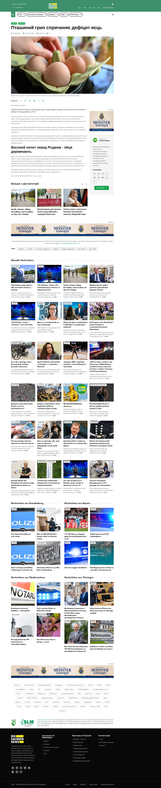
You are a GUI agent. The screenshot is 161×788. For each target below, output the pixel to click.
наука (98, 693)
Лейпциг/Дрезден (83, 689)
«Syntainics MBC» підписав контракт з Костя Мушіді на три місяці (74, 364)
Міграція (17, 702)
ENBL (79, 693)
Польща (98, 702)
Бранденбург (87, 702)
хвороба (82, 706)
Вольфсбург (53, 693)
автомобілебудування (44, 685)
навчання (17, 685)
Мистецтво (67, 702)
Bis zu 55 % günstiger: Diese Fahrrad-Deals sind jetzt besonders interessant (21, 364)
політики (41, 343)
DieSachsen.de (78, 742)
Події (63, 14)
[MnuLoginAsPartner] (113, 4)
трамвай (55, 706)
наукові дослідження (67, 693)
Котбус (106, 693)
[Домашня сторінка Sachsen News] (98, 173)
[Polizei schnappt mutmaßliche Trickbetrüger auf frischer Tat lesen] (23, 553)
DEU (80, 8)
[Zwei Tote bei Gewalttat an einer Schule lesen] (23, 519)
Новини (14, 23)
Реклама (15, 190)
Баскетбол (88, 693)
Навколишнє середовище (46, 462)
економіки (15, 266)
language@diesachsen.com (71, 243)
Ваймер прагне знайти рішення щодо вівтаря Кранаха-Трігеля (99, 288)
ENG (84, 8)
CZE (99, 8)
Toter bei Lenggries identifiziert (75, 567)
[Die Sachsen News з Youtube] (25, 768)
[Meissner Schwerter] (102, 121)
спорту (40, 266)
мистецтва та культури (35, 14)
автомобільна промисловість (75, 685)
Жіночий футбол (29, 685)
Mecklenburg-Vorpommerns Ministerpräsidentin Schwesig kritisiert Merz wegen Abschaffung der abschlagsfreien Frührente (75, 613)
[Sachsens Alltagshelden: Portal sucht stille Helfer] (49, 430)
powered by (17, 7)
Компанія (46, 744)
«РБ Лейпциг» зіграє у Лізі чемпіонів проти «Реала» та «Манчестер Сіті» (48, 288)
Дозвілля (62, 711)
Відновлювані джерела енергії (90, 698)
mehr (28, 297)
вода (106, 706)
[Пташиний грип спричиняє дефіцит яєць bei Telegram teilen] (43, 100)
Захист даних (93, 784)
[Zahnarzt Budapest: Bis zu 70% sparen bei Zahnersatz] (102, 469)
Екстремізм (59, 685)
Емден (105, 698)
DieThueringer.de (79, 755)
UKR (89, 8)
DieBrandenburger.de (80, 752)
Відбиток (83, 784)
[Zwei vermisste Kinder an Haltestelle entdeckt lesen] (48, 594)
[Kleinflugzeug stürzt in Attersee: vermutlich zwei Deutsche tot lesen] (102, 553)
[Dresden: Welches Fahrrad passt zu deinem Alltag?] (23, 351)
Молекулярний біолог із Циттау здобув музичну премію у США (99, 406)
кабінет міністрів (32, 698)
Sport (67, 509)
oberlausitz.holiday (79, 758)
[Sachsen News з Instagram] (107, 173)
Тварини (55, 249)
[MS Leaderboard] (62, 230)
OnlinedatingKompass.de (81, 761)
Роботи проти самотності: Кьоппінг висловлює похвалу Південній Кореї (75, 212)
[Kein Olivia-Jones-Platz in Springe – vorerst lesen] (48, 625)
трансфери (48, 689)
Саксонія (29, 249)
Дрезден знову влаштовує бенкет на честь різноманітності (22, 406)
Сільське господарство (43, 249)
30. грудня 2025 (29, 33)
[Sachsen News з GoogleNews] (94, 173)
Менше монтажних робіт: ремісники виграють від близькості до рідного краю (101, 443)
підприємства (73, 698)
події (45, 753)
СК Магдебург (29, 693)
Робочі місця (74, 14)
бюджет (58, 689)
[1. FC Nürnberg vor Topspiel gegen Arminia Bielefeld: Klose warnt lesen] (76, 519)
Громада (46, 750)
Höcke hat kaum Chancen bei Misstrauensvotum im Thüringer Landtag (101, 611)
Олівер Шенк (41, 693)
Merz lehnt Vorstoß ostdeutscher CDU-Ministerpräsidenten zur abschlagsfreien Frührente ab (76, 649)
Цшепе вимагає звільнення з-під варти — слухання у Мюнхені (48, 364)
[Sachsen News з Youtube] (94, 177)
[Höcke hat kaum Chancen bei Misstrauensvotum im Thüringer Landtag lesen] (102, 594)
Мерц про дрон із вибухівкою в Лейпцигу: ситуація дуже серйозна (75, 325)
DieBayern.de (77, 745)
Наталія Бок (60, 698)
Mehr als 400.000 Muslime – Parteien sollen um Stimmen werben (47, 536)
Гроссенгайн (92, 249)
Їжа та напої (81, 249)
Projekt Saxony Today (44, 720)
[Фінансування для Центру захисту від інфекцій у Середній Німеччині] (49, 198)
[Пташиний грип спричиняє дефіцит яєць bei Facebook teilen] (25, 100)
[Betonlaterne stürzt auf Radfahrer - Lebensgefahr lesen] (23, 594)
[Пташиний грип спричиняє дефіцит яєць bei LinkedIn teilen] (29, 100)
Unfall (93, 509)
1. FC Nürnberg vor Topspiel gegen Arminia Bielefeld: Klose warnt (75, 536)
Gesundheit (41, 543)
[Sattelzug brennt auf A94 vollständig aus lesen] (102, 519)
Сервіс (67, 784)
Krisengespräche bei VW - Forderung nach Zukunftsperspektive (20, 642)
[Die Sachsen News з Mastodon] (17, 772)
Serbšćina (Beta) (108, 8)
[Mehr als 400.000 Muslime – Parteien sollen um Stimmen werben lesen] (48, 519)
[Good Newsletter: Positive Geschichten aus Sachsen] (75, 392)
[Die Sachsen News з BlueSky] (12, 772)
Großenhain (16, 33)
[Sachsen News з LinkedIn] (102, 173)
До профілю (100, 188)
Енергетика (37, 702)
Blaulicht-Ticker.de (79, 739)
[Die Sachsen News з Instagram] (21, 768)
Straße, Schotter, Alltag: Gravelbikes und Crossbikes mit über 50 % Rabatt (22, 212)
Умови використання (107, 784)
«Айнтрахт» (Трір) (95, 706)
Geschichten (42, 615)
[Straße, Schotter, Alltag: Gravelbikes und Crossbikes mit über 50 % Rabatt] (23, 198)
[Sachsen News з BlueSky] (102, 177)
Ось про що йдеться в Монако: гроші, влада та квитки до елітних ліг (73, 483)
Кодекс (75, 784)
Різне (20, 14)
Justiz (14, 509)
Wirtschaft (16, 615)
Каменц (90, 685)
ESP (94, 8)
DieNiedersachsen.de (80, 748)
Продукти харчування (68, 249)
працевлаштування (47, 698)
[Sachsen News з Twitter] (94, 181)
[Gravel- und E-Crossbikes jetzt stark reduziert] (75, 274)
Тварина (108, 685)
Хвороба (21, 249)
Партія (32, 689)
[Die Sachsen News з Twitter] (21, 772)
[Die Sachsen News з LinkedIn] (17, 768)
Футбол (107, 702)
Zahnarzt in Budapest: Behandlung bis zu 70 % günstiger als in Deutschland (100, 483)
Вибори (36, 706)
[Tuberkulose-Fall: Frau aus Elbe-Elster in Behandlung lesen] (48, 553)
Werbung (67, 266)
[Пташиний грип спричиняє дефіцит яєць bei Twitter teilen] (39, 100)
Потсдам (27, 702)
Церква (28, 706)
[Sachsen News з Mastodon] (107, 177)
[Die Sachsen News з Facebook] (29, 768)
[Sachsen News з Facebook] (98, 177)
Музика (99, 685)
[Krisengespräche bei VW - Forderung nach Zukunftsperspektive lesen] (23, 625)
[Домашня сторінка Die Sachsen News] (12, 768)
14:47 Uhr (41, 33)
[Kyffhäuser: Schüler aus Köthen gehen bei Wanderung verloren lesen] (102, 632)
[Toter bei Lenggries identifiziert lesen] (76, 553)
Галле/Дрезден (20, 689)
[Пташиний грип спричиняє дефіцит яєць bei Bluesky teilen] (34, 100)
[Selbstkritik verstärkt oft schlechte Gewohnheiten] (49, 311)
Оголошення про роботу (51, 747)
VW (39, 689)
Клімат (19, 693)
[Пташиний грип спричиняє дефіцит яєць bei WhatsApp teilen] (20, 100)
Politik (40, 509)
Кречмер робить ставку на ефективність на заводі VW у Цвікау (75, 443)
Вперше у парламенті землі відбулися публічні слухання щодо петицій (48, 406)
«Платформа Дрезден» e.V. (100, 689)
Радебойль (56, 702)
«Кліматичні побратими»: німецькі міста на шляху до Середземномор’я (48, 483)
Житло (19, 706)
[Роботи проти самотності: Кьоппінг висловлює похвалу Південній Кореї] (75, 198)
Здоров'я (52, 14)
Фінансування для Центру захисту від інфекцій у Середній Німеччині (49, 212)
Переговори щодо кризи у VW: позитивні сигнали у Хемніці (21, 288)
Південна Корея (69, 689)
